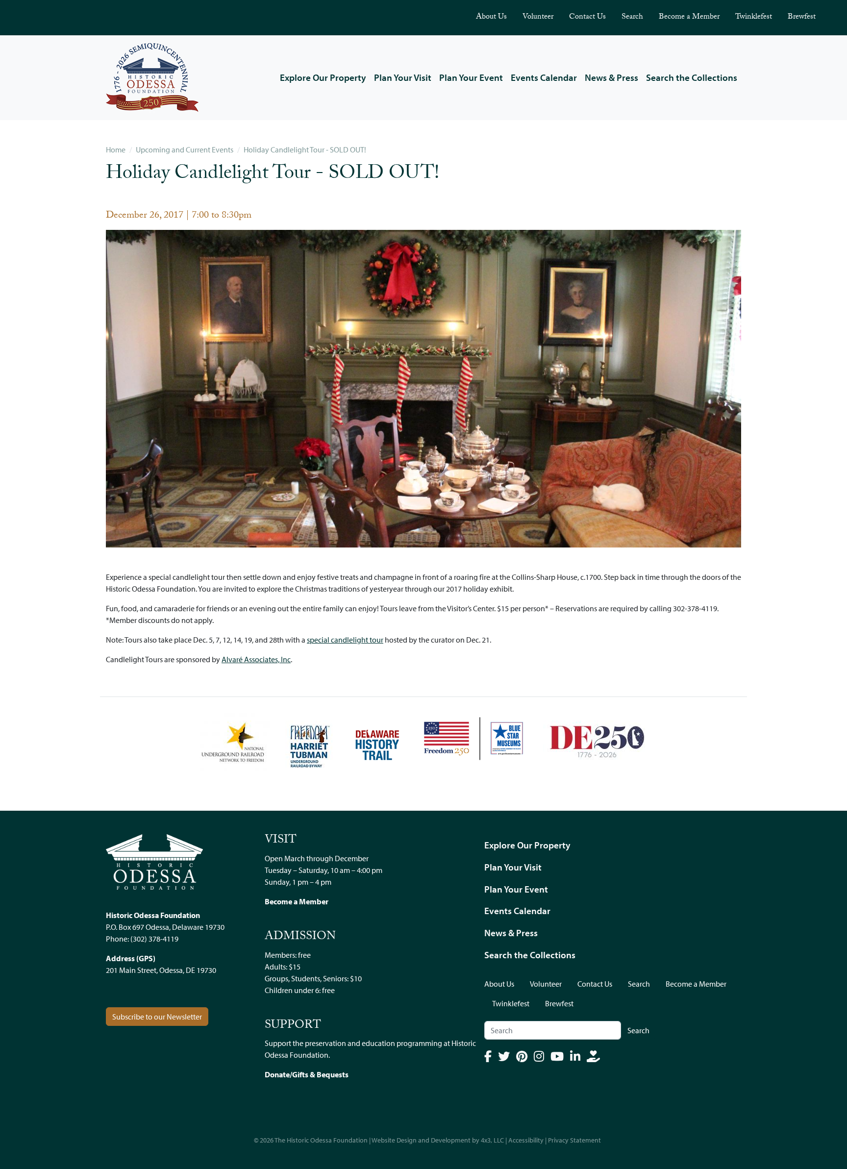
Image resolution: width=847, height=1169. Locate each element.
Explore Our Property (323, 77)
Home (115, 149)
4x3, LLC (492, 1140)
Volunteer (538, 17)
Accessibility (526, 1140)
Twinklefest (753, 17)
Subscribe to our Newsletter (157, 1016)
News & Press (611, 77)
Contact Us (587, 17)
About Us (491, 17)
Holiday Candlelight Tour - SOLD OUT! (305, 149)
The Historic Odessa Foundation (321, 1140)
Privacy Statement (574, 1140)
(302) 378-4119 (154, 939)
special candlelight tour (345, 640)
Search (632, 17)
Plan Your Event (471, 77)
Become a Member (689, 17)
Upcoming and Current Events (184, 149)
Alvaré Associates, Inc (256, 659)
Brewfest (802, 17)
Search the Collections (691, 77)
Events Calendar (544, 77)
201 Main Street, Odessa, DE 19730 (161, 970)
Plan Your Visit (402, 77)
